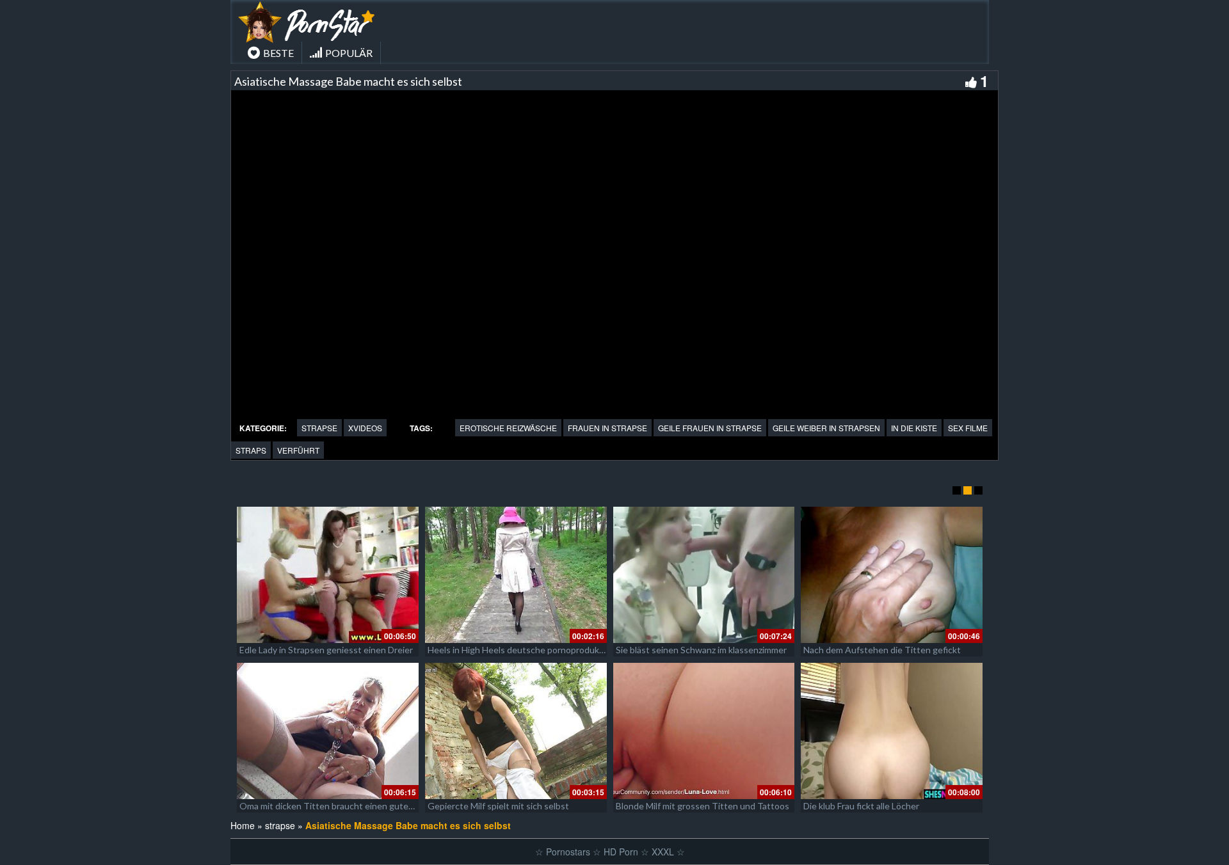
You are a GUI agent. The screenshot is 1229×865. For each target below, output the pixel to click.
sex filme (968, 427)
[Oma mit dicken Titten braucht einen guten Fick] (328, 731)
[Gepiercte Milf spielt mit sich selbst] (516, 731)
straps (251, 450)
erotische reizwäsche (508, 427)
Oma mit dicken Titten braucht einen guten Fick (335, 805)
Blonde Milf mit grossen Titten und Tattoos (702, 805)
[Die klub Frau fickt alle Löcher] (892, 731)
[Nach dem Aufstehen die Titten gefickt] (892, 575)
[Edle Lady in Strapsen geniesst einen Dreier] (328, 575)
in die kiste (914, 427)
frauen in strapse (607, 427)
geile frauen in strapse (710, 427)
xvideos (365, 427)
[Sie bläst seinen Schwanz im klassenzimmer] (704, 575)
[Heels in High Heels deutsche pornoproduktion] (516, 575)
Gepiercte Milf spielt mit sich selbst (498, 805)
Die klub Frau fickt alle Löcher (861, 805)
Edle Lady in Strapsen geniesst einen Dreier (326, 649)
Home (242, 825)
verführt (298, 450)
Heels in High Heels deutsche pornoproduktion (521, 649)
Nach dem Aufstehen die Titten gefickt (882, 649)
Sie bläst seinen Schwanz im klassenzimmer (701, 649)
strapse (319, 427)
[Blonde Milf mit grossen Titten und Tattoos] (704, 731)
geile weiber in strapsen (826, 427)
